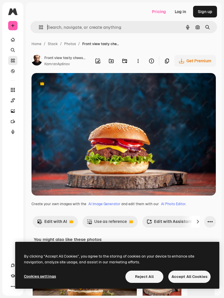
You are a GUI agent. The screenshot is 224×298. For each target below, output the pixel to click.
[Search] (13, 50)
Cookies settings (40, 276)
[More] (13, 286)
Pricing (159, 11)
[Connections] (13, 265)
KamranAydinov (57, 64)
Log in (180, 11)
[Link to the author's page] (37, 61)
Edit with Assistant (169, 223)
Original (69, 84)
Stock (53, 44)
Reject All (144, 276)
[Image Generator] (13, 111)
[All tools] (13, 90)
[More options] (138, 61)
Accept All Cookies (189, 276)
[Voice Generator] (13, 131)
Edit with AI (52, 223)
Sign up (205, 11)
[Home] (13, 39)
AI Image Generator (104, 204)
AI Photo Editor (173, 204)
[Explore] (13, 71)
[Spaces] (13, 100)
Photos (70, 44)
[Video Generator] (13, 121)
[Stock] (13, 60)
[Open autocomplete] (39, 27)
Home (36, 44)
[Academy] (13, 276)
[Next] (197, 222)
